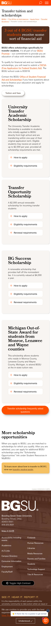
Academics (6, 545)
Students (31, 564)
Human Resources (35, 543)
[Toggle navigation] (46, 3)
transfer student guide (23, 469)
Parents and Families (36, 559)
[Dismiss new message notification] (48, 610)
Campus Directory (9, 556)
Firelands (31, 538)
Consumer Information (11, 561)
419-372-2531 (8, 525)
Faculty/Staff (7, 572)
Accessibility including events (11, 539)
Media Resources (34, 553)
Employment (7, 566)
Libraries (31, 548)
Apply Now (34, 19)
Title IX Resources (35, 574)
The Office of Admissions (18, 19)
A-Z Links (6, 551)
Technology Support (36, 569)
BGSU (4, 19)
